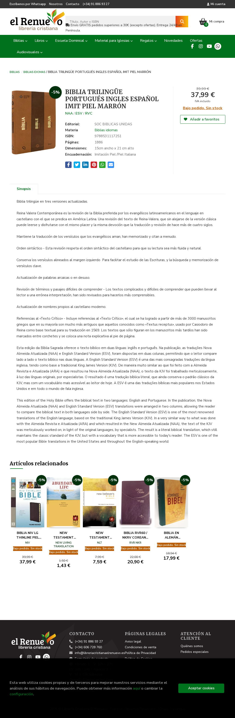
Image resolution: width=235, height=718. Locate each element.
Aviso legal (133, 641)
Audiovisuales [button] (28, 52)
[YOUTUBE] (209, 46)
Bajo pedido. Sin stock (202, 108)
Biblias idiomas (34, 72)
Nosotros (56, 4)
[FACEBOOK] (192, 46)
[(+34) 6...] (217, 46)
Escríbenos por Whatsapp (28, 4)
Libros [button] (40, 40)
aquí (136, 688)
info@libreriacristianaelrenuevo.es (100, 653)
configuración (21, 694)
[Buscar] (182, 21)
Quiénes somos (192, 646)
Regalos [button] (147, 40)
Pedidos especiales (195, 652)
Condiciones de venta (140, 647)
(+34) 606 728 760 (88, 647)
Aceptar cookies (201, 688)
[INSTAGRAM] (200, 46)
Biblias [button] (19, 40)
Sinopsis (24, 189)
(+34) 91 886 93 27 (96, 4)
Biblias (15, 72)
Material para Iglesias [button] (112, 40)
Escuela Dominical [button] (70, 40)
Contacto (72, 4)
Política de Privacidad (140, 653)
